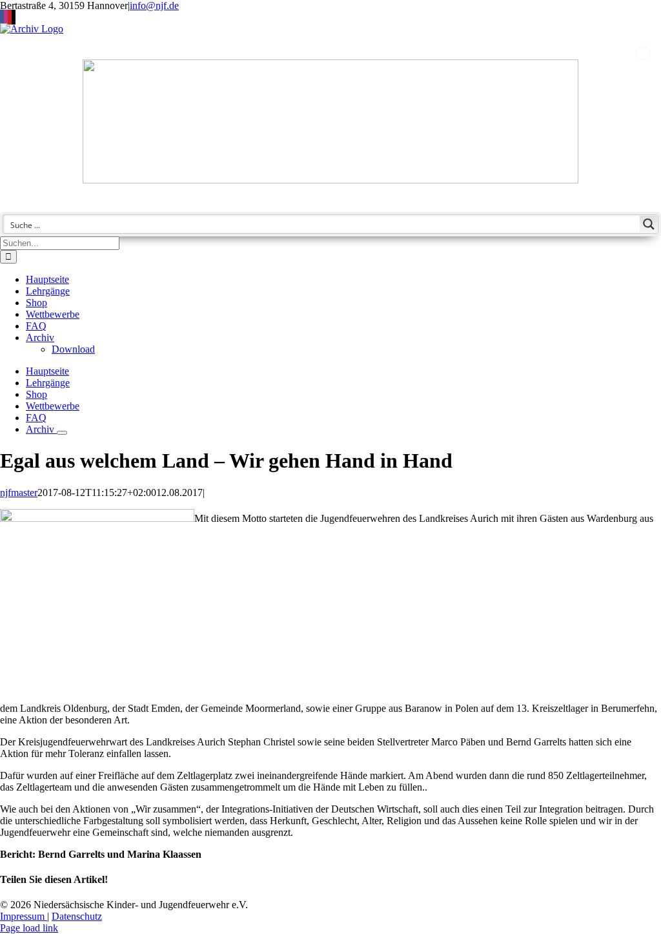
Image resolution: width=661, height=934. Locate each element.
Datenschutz (77, 916)
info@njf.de (154, 5)
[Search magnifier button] (649, 224)
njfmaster (18, 492)
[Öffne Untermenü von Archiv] (62, 433)
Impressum (23, 916)
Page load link (29, 927)
